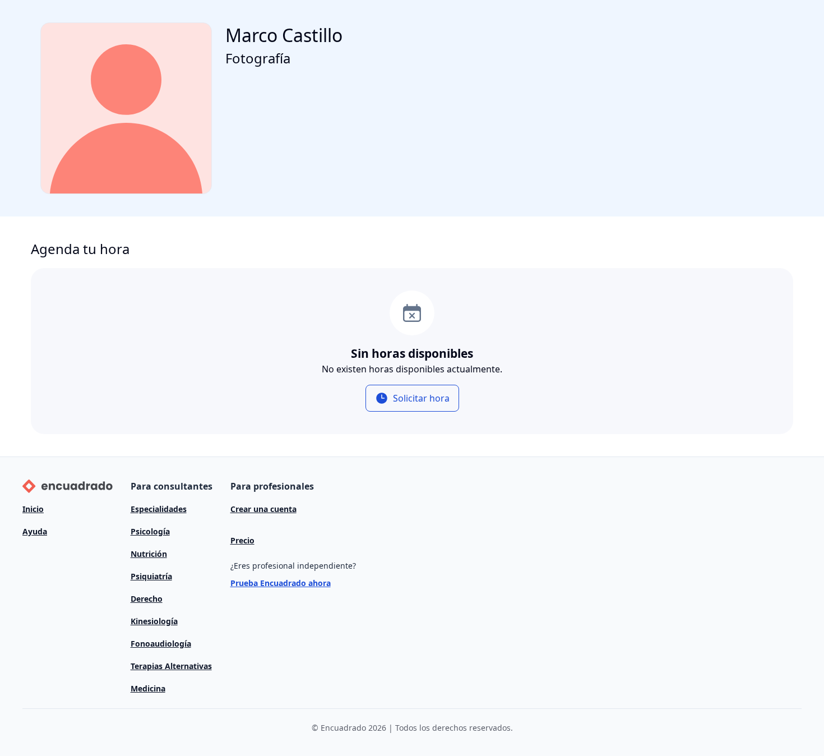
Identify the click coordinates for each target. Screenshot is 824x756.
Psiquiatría (151, 576)
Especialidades (159, 509)
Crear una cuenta (263, 509)
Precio (242, 540)
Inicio (33, 509)
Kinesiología (154, 621)
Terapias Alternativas (171, 666)
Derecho (147, 598)
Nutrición (149, 553)
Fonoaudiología (161, 643)
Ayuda (34, 531)
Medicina (148, 688)
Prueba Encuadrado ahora (280, 583)
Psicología (150, 531)
